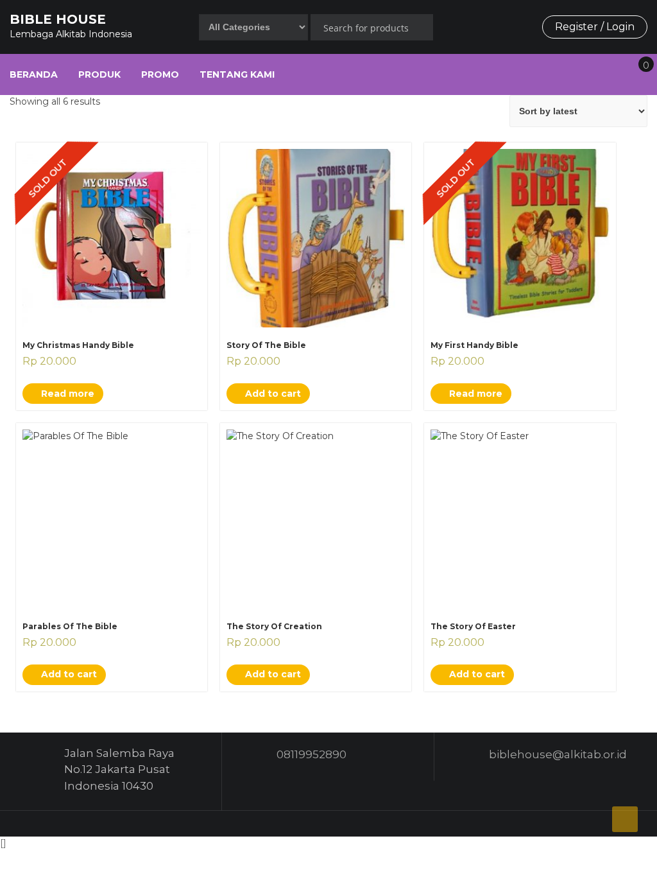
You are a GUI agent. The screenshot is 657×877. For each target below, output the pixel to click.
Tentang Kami (237, 74)
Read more (66, 393)
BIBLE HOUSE (58, 19)
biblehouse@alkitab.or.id (558, 754)
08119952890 (311, 754)
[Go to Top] (625, 819)
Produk (99, 74)
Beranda (34, 74)
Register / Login (595, 27)
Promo (160, 74)
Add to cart (272, 393)
